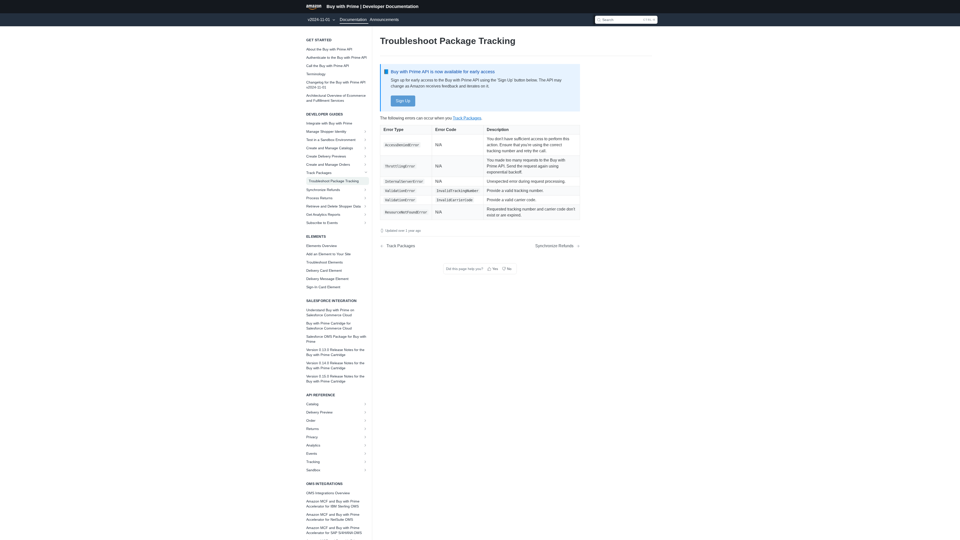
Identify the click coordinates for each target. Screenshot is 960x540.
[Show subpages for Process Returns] (366, 198)
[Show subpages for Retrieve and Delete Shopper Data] (366, 206)
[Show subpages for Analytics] (366, 445)
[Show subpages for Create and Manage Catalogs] (366, 148)
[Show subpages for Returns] (366, 429)
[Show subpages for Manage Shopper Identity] (366, 132)
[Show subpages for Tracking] (366, 462)
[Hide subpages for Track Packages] (366, 173)
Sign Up (403, 101)
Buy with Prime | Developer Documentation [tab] (372, 6)
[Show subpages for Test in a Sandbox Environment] (366, 140)
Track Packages (467, 118)
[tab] (313, 6)
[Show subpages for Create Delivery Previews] (366, 156)
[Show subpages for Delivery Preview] (366, 412)
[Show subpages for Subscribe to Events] (366, 223)
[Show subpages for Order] (366, 420)
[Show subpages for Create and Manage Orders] (366, 164)
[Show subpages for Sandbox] (366, 470)
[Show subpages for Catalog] (366, 404)
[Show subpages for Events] (366, 454)
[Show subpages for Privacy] (366, 437)
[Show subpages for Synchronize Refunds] (366, 190)
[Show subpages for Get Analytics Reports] (366, 214)
